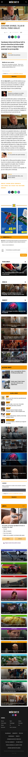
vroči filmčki (21, 185)
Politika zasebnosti (9, 742)
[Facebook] (9, 37)
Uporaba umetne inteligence (14, 747)
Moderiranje (11, 736)
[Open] (3, 2)
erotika (12, 183)
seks (10, 185)
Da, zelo (5, 529)
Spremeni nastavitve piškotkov (14, 739)
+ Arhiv (23, 506)
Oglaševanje (8, 733)
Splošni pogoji (19, 742)
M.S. (7, 32)
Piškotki (17, 736)
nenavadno (3, 187)
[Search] (26, 2)
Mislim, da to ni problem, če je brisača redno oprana (14, 535)
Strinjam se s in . (13, 73)
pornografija (18, 183)
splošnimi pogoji (11, 73)
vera (17, 185)
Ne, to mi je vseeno (7, 533)
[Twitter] (12, 37)
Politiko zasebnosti (19, 73)
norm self (3, 183)
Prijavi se (14, 76)
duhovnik (8, 183)
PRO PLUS (21, 733)
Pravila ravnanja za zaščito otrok (14, 745)
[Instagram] (16, 715)
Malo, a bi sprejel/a (7, 531)
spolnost (13, 185)
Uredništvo (14, 733)
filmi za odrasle (4, 185)
